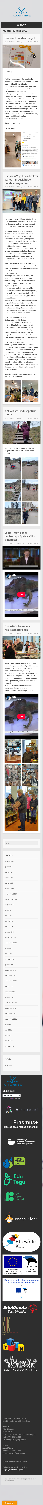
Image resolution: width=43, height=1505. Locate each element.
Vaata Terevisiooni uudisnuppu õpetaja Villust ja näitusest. (21, 536)
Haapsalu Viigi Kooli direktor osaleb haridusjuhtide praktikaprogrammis (21, 179)
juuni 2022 (8, 1024)
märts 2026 (9, 883)
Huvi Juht (21, 42)
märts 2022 (9, 1041)
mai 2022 (8, 1030)
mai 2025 (8, 916)
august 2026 (9, 861)
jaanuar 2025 (9, 932)
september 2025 (11, 899)
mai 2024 (8, 954)
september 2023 (11, 981)
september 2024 (11, 943)
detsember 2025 (11, 894)
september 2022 (11, 1019)
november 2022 (10, 1008)
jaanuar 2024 (9, 965)
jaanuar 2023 (9, 997)
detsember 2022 (11, 1003)
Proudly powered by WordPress (15, 1479)
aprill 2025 (9, 921)
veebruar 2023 (10, 992)
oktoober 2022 (10, 1013)
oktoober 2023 (10, 975)
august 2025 (9, 905)
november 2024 (10, 937)
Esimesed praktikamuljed (20, 38)
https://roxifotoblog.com (13, 1470)
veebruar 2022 (10, 1046)
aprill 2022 (9, 1035)
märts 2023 (9, 986)
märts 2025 (9, 927)
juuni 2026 (8, 867)
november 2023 (10, 970)
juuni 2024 (8, 948)
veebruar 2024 (10, 959)
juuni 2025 (8, 910)
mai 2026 (8, 872)
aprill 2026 (9, 877)
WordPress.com (10, 1481)
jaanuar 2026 (9, 888)
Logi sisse (8, 1065)
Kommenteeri (34, 42)
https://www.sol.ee (21, 91)
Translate (17, 1098)
